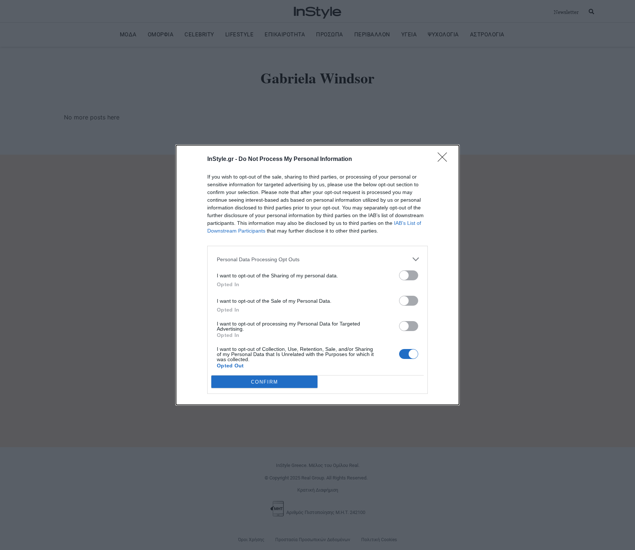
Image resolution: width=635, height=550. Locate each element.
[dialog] (317, 275)
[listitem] (317, 259)
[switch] (408, 275)
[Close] (445, 159)
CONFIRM (264, 382)
